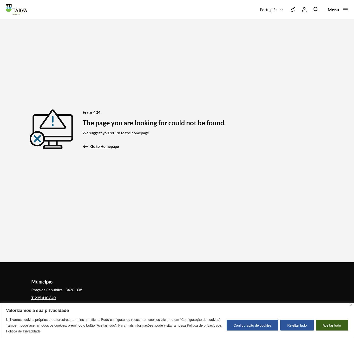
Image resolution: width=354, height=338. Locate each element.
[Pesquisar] (316, 10)
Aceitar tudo (332, 325)
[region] (177, 320)
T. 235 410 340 (43, 297)
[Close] (351, 305)
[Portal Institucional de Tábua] (18, 9)
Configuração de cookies (252, 325)
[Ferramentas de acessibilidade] (293, 10)
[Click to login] (304, 9)
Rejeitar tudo (297, 325)
